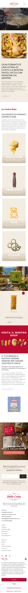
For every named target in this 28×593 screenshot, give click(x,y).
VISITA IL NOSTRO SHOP (14, 334)
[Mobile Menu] (24, 4)
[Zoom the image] (14, 337)
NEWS (3, 542)
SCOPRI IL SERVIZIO (7, 389)
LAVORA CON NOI (6, 550)
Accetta (14, 579)
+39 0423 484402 (6, 516)
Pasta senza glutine (17, 316)
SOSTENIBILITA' (5, 535)
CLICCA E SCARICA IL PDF (13, 452)
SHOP (3, 544)
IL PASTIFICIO (5, 96)
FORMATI (4, 527)
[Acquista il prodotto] (23, 293)
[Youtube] (6, 556)
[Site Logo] (14, 4)
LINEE (3, 525)
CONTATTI (4, 548)
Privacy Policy (17, 591)
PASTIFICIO (4, 531)
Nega (14, 584)
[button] (26, 559)
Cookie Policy (9, 591)
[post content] (14, 302)
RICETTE (3, 540)
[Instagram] (9, 556)
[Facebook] (2, 556)
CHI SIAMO (4, 533)
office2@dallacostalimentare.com (10, 518)
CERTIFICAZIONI (6, 546)
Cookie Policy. (14, 482)
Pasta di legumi (10, 316)
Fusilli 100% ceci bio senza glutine (14, 317)
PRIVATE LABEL (5, 529)
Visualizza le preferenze (14, 588)
